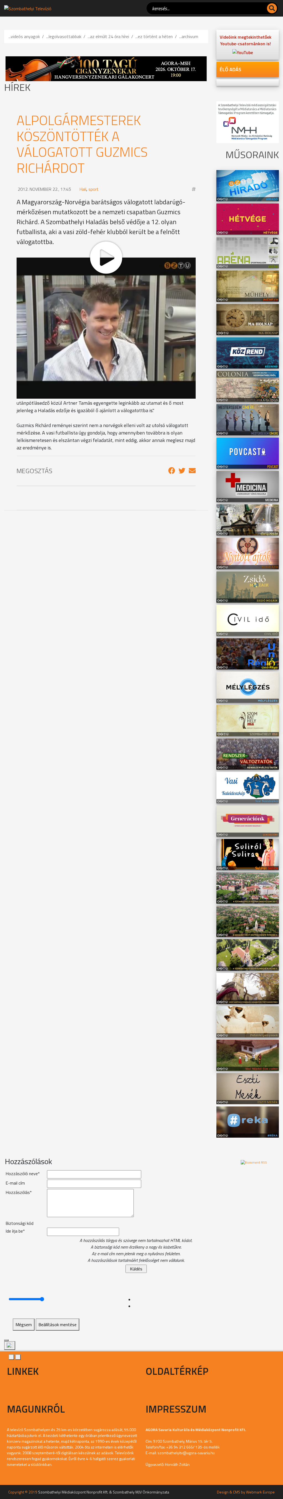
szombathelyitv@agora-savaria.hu (186, 1453)
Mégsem (23, 1324)
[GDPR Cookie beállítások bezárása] (6, 1340)
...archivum (188, 36)
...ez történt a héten (154, 36)
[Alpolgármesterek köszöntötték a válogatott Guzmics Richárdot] (171, 470)
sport (93, 189)
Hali (82, 189)
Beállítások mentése (57, 1324)
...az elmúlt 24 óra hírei (108, 36)
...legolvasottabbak (63, 36)
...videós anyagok (24, 36)
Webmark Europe (260, 1492)
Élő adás (230, 69)
